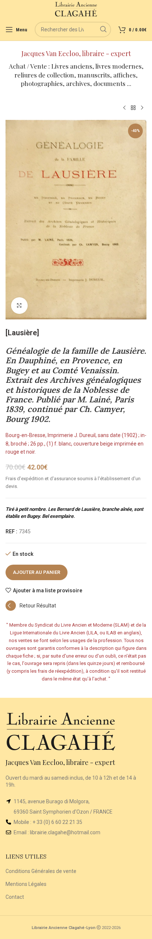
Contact (15, 897)
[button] (31, 609)
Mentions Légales (26, 884)
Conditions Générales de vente (41, 871)
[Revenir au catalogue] (133, 108)
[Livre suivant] (142, 108)
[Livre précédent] (124, 108)
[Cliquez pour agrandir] (19, 305)
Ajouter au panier (36, 572)
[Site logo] (76, 9)
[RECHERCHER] (103, 29)
